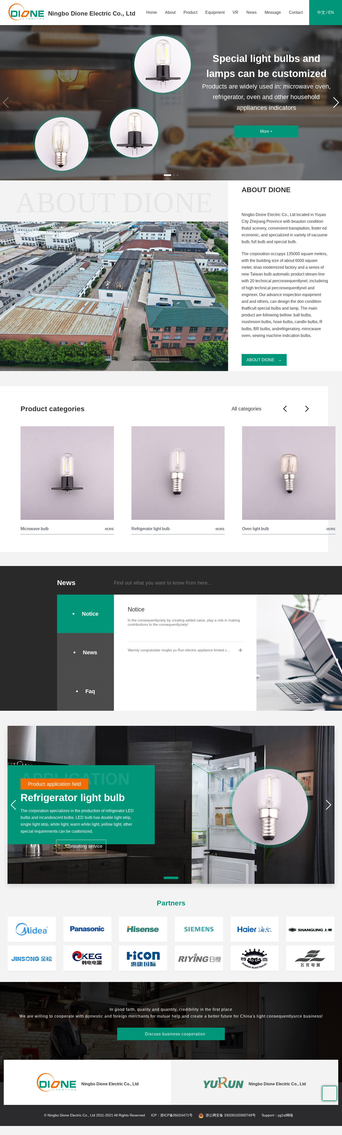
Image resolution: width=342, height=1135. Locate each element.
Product (190, 12)
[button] (164, 175)
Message (273, 12)
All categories (246, 408)
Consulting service (81, 846)
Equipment (215, 12)
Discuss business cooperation (171, 1034)
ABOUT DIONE (260, 360)
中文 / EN (325, 12)
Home (151, 12)
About (170, 12)
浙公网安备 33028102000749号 (231, 1115)
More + (266, 139)
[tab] (185, 650)
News (251, 12)
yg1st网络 (285, 1115)
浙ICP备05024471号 (176, 1115)
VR (235, 12)
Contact (296, 12)
